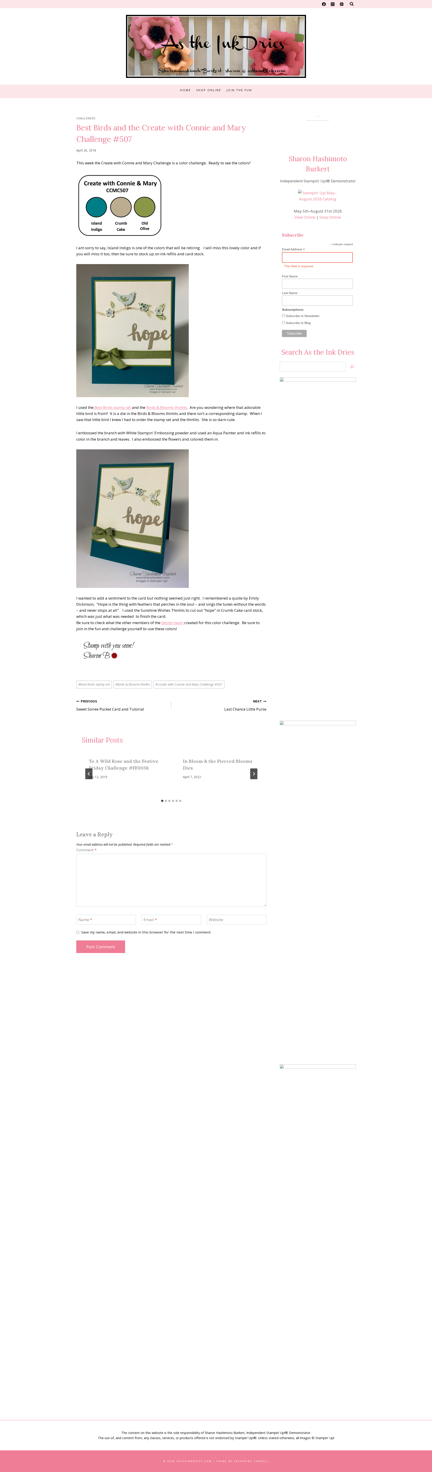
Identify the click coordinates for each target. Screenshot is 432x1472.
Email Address (293, 249)
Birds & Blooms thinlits (166, 407)
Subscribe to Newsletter (302, 316)
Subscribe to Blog (298, 323)
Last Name (289, 293)
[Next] (253, 773)
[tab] (162, 801)
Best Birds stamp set (112, 407)
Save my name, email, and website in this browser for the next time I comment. (146, 932)
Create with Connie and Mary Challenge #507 (188, 684)
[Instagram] (333, 4)
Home (185, 90)
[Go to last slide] (88, 773)
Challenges (85, 118)
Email (150, 919)
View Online (305, 217)
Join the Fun (239, 90)
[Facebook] (324, 4)
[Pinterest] (341, 4)
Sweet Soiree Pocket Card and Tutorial (110, 705)
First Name (290, 276)
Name (85, 919)
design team (172, 622)
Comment (86, 849)
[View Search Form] (352, 4)
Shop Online (208, 90)
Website (216, 919)
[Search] (352, 366)
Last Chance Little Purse (245, 705)
